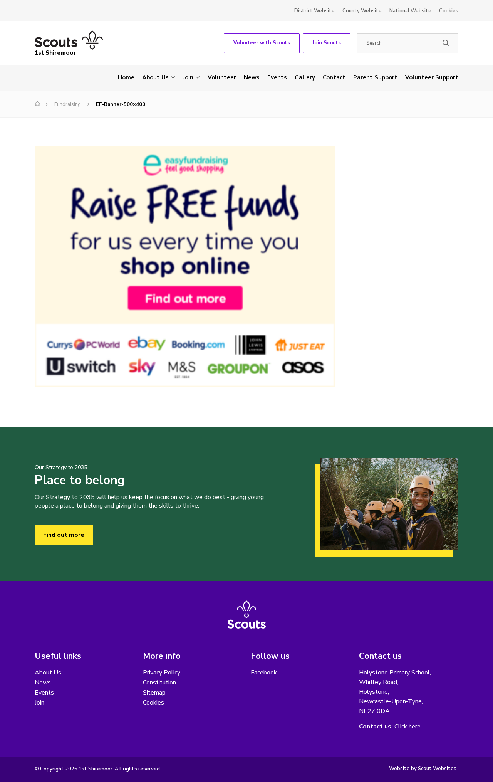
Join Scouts (326, 42)
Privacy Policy (161, 672)
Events (277, 77)
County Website (362, 10)
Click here (407, 726)
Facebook (264, 672)
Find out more (63, 535)
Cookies (448, 10)
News (252, 77)
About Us (155, 77)
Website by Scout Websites (422, 768)
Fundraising (67, 104)
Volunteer (222, 77)
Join (188, 77)
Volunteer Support (431, 77)
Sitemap (154, 692)
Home (126, 77)
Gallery (305, 77)
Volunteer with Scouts (261, 42)
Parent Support (375, 77)
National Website (410, 10)
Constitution (159, 682)
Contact (334, 77)
